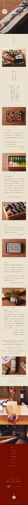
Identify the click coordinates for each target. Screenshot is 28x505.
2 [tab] (14, 126)
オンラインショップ (14, 381)
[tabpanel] (14, 116)
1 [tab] (13, 126)
